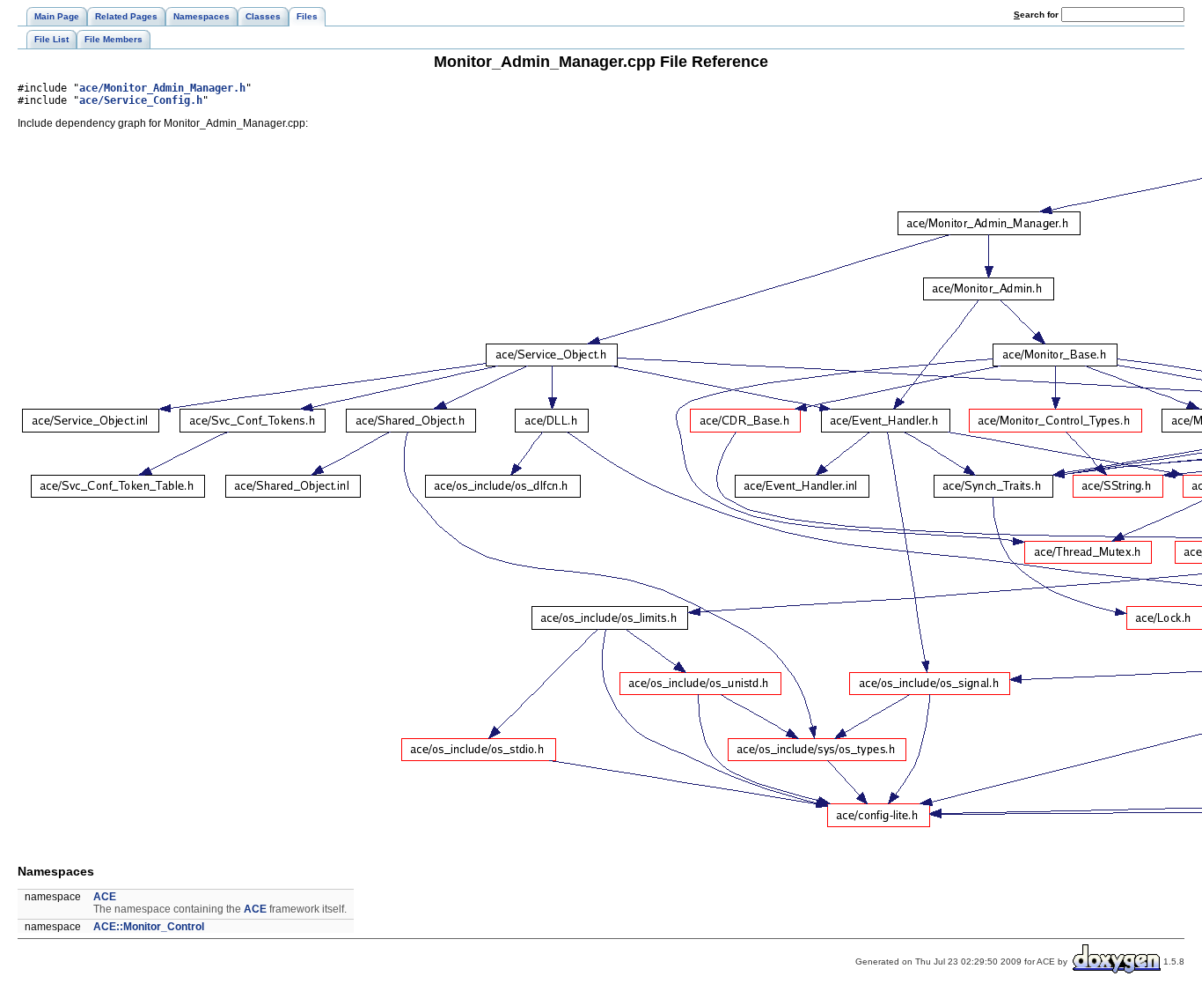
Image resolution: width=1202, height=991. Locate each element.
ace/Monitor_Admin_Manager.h (162, 88)
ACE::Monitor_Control (148, 927)
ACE (104, 897)
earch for (1037, 14)
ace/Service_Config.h (140, 100)
